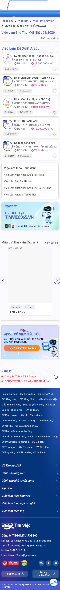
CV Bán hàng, (9, 420)
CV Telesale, (26, 447)
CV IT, (24, 415)
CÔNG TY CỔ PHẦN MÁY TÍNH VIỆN (32, 103)
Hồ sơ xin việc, (9, 394)
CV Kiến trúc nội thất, (13, 436)
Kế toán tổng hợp (24, 142)
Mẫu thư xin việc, (11, 404)
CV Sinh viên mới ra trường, (17, 431)
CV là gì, (51, 404)
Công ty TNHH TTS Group (27, 59)
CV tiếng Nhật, (28, 399)
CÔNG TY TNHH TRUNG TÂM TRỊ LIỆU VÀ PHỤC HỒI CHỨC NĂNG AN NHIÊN (35, 146)
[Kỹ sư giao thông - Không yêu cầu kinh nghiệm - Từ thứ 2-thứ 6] (8, 59)
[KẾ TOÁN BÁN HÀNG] (8, 124)
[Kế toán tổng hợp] (8, 146)
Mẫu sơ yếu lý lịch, (33, 404)
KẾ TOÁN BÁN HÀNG (26, 121)
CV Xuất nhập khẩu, (26, 425)
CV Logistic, (8, 452)
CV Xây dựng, (45, 420)
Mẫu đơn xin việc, (48, 399)
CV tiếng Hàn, (9, 399)
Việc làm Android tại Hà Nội (20, 194)
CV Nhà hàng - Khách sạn (31, 452)
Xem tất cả (52, 242)
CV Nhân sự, (37, 415)
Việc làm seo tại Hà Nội (18, 181)
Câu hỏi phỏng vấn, (12, 410)
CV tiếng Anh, (28, 394)
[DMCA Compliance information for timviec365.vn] (24, 563)
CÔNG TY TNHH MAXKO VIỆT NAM (32, 125)
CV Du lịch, (38, 441)
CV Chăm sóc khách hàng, (43, 436)
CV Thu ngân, (9, 447)
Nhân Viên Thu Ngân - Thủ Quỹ (32, 99)
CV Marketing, (27, 420)
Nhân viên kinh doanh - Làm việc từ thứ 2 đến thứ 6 (34, 77)
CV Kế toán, (32, 410)
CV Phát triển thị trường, (15, 441)
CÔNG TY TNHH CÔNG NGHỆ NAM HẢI (34, 81)
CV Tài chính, (43, 447)
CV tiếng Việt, (45, 394)
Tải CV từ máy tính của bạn (22, 348)
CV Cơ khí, (7, 425)
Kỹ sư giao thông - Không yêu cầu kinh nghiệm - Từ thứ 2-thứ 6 (34, 55)
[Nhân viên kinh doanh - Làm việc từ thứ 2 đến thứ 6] (8, 81)
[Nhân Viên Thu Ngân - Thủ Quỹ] (8, 103)
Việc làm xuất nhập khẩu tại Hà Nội (24, 174)
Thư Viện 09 (17, 312)
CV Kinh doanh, (10, 415)
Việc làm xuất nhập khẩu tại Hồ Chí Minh (27, 188)
